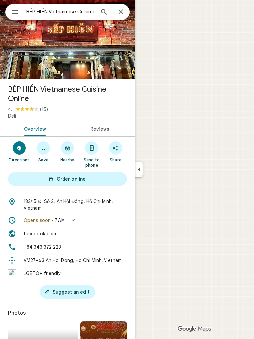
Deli (12, 116)
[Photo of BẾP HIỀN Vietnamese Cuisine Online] (67, 39)
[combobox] (60, 12)
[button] (67, 220)
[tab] (33, 128)
